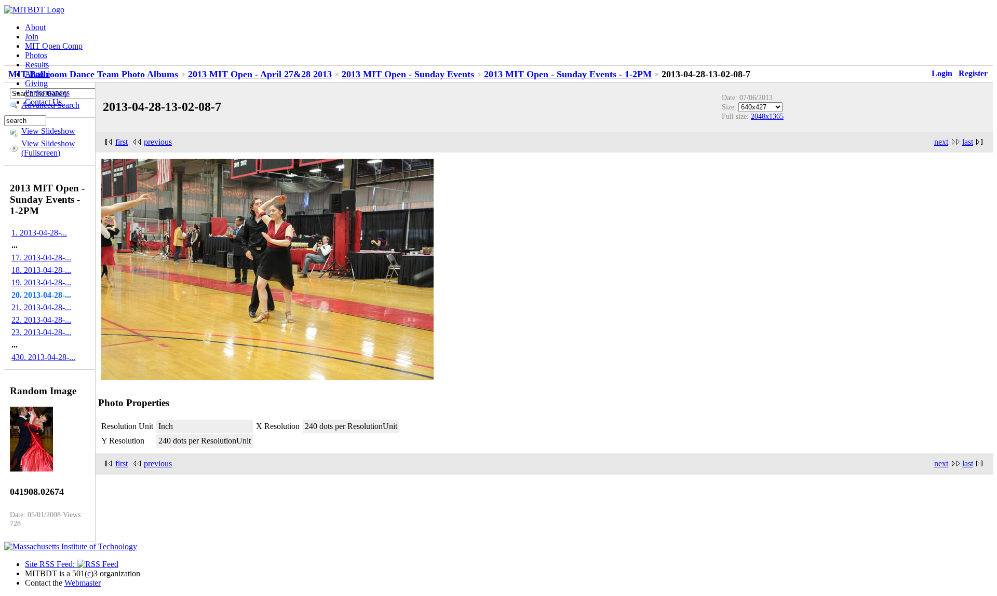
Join (31, 36)
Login (942, 73)
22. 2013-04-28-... (41, 319)
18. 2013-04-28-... (41, 270)
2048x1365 (767, 116)
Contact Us (43, 102)
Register (973, 73)
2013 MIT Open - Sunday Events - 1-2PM (568, 74)
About (35, 27)
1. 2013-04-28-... (39, 232)
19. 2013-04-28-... (41, 282)
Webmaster (82, 582)
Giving (36, 83)
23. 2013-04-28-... (41, 332)
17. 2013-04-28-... (41, 257)
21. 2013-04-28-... (41, 307)
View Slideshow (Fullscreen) (48, 148)
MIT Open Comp (54, 45)
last (967, 141)
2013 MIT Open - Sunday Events (408, 74)
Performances (47, 92)
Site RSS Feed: (51, 564)
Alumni (37, 74)
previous (158, 141)
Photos (36, 55)
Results (37, 64)
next (941, 141)
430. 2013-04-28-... (43, 357)
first (121, 141)
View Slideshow (48, 131)
